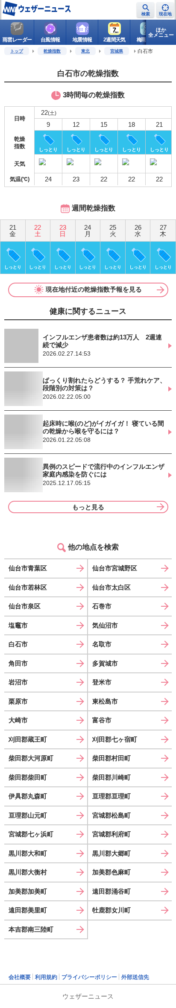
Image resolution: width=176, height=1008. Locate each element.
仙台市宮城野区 (114, 568)
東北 (85, 51)
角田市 (18, 663)
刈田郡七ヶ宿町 (114, 739)
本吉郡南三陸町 (31, 929)
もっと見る (88, 507)
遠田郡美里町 (28, 910)
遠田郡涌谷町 (111, 891)
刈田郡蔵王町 (28, 739)
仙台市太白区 (111, 587)
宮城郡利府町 (111, 834)
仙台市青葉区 (28, 568)
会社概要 (20, 977)
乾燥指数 (52, 51)
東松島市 (105, 701)
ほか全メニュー (161, 32)
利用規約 (46, 977)
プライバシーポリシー (89, 977)
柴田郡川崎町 (111, 777)
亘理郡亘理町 (111, 796)
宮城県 (116, 51)
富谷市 (101, 720)
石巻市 (101, 606)
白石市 (18, 644)
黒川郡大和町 (28, 853)
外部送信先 (135, 977)
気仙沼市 (105, 625)
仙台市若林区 (28, 587)
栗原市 (18, 701)
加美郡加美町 (28, 891)
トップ (16, 51)
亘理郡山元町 (28, 815)
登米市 (101, 682)
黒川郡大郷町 (111, 853)
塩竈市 (18, 625)
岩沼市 (18, 682)
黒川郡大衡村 (28, 872)
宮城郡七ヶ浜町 (31, 834)
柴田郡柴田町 (28, 777)
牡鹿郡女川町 (111, 910)
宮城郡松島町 (111, 815)
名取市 (101, 644)
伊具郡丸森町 (28, 796)
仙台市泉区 (25, 606)
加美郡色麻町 (111, 872)
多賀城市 (105, 663)
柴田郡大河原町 (31, 758)
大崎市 (18, 720)
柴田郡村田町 (111, 758)
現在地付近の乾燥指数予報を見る (94, 289)
